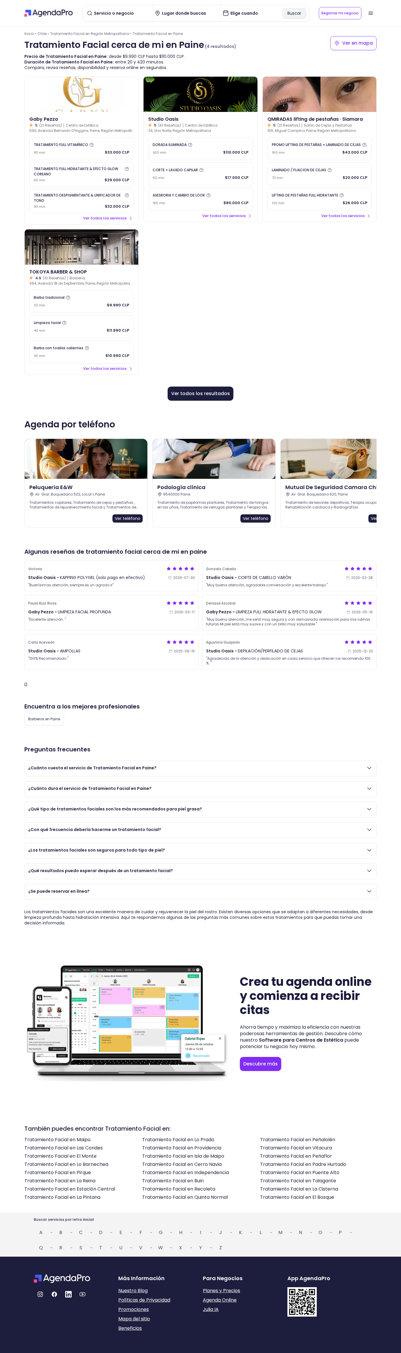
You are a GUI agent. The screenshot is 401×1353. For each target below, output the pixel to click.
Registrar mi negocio (340, 13)
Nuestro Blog (133, 1290)
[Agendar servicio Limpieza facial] (81, 326)
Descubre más (260, 1063)
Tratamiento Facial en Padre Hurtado (303, 1164)
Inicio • (30, 33)
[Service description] (91, 144)
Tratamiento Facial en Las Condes (63, 1147)
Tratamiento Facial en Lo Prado (178, 1139)
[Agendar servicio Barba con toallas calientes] (81, 352)
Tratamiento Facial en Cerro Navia (182, 1164)
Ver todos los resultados (200, 393)
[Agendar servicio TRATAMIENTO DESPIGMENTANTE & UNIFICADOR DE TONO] (81, 201)
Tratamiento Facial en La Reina (59, 1180)
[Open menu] (371, 13)
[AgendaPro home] (48, 13)
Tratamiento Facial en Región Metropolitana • (91, 33)
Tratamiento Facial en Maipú (57, 1139)
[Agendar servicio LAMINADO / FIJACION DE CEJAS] (319, 174)
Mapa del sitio (134, 1318)
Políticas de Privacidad (144, 1300)
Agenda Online (220, 1300)
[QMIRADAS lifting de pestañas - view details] (319, 94)
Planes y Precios (221, 1290)
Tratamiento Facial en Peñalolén (297, 1139)
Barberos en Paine (44, 718)
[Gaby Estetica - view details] (81, 94)
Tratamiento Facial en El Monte (60, 1156)
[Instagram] (40, 1294)
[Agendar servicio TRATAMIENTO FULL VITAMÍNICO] (81, 148)
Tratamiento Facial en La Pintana (62, 1197)
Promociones (133, 1309)
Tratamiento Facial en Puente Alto (299, 1172)
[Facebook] (54, 1294)
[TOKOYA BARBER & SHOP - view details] (81, 247)
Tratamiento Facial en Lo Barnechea (66, 1164)
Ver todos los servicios (105, 218)
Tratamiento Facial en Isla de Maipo (183, 1156)
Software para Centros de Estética (301, 1040)
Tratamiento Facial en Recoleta (178, 1189)
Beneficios (130, 1328)
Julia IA (211, 1309)
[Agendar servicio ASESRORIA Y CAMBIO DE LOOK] (200, 199)
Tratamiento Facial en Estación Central (69, 1189)
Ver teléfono (127, 518)
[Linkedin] (68, 1294)
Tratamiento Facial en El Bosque (297, 1197)
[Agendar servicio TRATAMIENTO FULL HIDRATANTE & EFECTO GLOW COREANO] (81, 174)
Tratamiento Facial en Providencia (181, 1147)
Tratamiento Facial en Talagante (298, 1180)
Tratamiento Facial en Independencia (185, 1172)
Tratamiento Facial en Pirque (57, 1172)
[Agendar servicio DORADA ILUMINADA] (200, 148)
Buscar (294, 13)
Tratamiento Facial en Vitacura (296, 1147)
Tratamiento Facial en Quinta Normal (185, 1197)
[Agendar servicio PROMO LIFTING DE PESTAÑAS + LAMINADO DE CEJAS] (319, 148)
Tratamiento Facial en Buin (173, 1180)
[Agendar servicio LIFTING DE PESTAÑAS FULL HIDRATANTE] (319, 199)
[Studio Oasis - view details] (200, 94)
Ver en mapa (357, 43)
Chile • (43, 33)
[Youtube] (82, 1294)
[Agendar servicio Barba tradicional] (81, 301)
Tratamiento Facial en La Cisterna (299, 1189)
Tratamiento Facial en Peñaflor (296, 1156)
